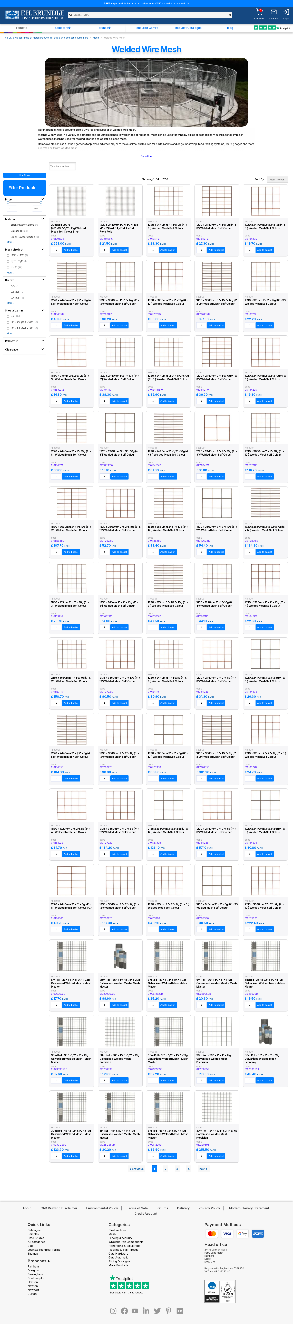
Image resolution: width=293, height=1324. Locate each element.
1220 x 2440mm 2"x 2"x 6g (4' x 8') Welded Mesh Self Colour (216, 830)
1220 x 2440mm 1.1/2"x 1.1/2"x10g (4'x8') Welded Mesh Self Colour (168, 377)
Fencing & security (120, 1238)
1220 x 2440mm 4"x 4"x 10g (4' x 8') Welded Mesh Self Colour (216, 453)
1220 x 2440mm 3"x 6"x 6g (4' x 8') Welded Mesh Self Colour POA (71, 906)
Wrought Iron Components (126, 1242)
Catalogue (34, 1230)
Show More (146, 156)
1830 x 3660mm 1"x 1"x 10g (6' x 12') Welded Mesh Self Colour (264, 453)
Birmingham (35, 1274)
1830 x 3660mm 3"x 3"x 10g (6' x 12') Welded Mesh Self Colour (216, 528)
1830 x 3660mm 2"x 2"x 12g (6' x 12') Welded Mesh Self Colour (168, 302)
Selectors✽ (63, 28)
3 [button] (177, 1169)
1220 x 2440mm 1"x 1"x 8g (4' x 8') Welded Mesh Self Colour (167, 679)
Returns (162, 1208)
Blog (230, 28)
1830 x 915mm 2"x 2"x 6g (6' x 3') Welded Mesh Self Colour (168, 906)
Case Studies (36, 1238)
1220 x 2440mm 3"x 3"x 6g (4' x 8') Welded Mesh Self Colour (265, 830)
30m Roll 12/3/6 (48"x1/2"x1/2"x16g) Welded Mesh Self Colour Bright (68, 228)
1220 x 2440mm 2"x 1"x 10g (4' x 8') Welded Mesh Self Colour (216, 377)
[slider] (8, 202)
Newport (33, 1290)
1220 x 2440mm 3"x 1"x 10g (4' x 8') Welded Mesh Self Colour (71, 453)
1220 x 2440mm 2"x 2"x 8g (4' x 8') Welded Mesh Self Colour (216, 679)
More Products (118, 1265)
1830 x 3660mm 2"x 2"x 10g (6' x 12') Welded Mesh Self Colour (120, 528)
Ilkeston (33, 1282)
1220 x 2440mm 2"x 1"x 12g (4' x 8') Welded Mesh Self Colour (216, 226)
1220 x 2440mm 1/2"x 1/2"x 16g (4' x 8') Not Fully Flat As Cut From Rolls (119, 228)
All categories (36, 1242)
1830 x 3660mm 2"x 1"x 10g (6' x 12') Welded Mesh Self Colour (71, 528)
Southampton (36, 1278)
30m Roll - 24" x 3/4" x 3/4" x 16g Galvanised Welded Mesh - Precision (216, 1134)
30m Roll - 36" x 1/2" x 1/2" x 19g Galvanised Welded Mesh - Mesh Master (168, 1059)
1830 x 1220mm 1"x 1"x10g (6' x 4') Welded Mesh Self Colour (215, 604)
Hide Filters (24, 175)
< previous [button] (136, 1169)
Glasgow (33, 1270)
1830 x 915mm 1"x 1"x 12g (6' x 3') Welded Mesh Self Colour (265, 302)
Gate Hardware (118, 1253)
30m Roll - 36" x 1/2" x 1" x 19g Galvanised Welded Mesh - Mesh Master (71, 1059)
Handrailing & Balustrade (124, 1245)
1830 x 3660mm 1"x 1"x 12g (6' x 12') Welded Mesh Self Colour (119, 302)
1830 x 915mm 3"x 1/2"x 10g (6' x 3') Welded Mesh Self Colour (168, 604)
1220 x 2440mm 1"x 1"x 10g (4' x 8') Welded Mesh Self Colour (119, 377)
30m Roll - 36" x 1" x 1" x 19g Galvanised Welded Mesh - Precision (213, 1059)
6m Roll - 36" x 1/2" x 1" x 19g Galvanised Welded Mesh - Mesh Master (216, 983)
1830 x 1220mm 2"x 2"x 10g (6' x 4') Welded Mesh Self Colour (265, 604)
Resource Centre (146, 28)
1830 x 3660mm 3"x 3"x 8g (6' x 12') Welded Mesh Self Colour (168, 755)
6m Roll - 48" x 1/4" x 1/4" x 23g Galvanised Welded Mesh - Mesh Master (168, 983)
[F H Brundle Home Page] (34, 17)
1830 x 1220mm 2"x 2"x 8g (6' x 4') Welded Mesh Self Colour (70, 830)
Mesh (96, 37)
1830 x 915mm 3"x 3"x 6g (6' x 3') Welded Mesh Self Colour (217, 906)
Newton (33, 1286)
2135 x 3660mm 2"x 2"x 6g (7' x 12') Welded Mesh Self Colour (264, 906)
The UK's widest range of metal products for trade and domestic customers (45, 37)
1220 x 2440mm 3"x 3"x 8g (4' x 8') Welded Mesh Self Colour (265, 679)
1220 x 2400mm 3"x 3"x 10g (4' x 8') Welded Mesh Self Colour (120, 453)
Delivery (183, 1208)
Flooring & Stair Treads (123, 1249)
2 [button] (166, 1169)
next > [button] (203, 1169)
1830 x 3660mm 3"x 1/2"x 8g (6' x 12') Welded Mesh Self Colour (216, 755)
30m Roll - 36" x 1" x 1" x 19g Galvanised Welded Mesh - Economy (262, 1059)
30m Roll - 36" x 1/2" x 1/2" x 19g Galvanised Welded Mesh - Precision (119, 1059)
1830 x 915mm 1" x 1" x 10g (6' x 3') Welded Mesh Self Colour (70, 604)
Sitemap (33, 1253)
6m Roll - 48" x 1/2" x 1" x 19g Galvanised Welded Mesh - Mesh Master (120, 1134)
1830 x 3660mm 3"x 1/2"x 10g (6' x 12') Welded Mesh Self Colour (265, 528)
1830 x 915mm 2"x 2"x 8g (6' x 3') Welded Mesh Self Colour (265, 755)
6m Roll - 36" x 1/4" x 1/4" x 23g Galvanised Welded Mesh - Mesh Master (71, 983)
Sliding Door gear (120, 1261)
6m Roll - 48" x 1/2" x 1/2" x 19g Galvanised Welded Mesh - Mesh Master (168, 1134)
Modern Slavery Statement (249, 1208)
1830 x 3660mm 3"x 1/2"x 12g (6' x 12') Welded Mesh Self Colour (216, 302)
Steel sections (117, 1230)
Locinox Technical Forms (44, 1249)
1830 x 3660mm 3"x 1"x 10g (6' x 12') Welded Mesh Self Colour (168, 528)
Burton (32, 1293)
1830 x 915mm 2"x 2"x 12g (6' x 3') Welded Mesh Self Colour (70, 377)
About (27, 1208)
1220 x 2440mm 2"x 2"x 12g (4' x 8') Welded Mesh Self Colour (265, 226)
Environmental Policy (102, 1208)
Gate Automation (119, 1257)
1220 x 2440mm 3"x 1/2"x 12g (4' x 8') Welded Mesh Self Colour (71, 302)
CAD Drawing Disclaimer (59, 1208)
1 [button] (154, 1169)
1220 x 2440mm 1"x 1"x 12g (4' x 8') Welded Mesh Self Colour (167, 226)
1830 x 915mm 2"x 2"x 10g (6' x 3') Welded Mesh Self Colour (119, 604)
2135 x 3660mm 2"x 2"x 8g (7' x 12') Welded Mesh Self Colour (119, 830)
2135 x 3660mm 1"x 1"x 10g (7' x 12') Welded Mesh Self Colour (71, 679)
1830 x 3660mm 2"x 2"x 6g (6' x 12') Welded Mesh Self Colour (119, 906)
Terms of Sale (137, 1208)
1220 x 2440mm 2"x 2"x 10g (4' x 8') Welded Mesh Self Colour (265, 377)
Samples (33, 1234)
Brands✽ (105, 28)
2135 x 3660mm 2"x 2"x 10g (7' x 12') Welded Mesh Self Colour (120, 679)
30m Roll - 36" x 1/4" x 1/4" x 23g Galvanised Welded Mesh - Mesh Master (120, 983)
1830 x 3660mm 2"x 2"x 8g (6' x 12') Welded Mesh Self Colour (119, 755)
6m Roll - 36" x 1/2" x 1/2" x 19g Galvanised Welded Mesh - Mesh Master (265, 983)
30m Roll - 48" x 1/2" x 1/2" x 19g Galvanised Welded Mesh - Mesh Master (71, 1134)
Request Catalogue (188, 28)
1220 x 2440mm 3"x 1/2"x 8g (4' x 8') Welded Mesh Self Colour (71, 755)
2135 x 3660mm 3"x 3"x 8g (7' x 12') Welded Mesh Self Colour (168, 830)
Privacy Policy (209, 1208)
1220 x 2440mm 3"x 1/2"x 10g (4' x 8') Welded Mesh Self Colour (168, 453)
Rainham (33, 1266)
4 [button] (189, 1169)
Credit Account (145, 1213)
